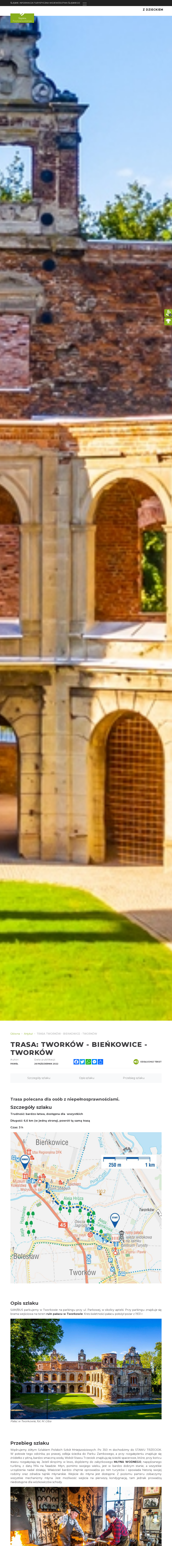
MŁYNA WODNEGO (127, 1462)
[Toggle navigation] (84, 4)
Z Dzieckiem (153, 9)
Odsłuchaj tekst (151, 1061)
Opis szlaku (86, 1078)
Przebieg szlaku (134, 1078)
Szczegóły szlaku (38, 1078)
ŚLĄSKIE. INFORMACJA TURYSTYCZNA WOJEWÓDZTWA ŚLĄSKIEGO (45, 3)
